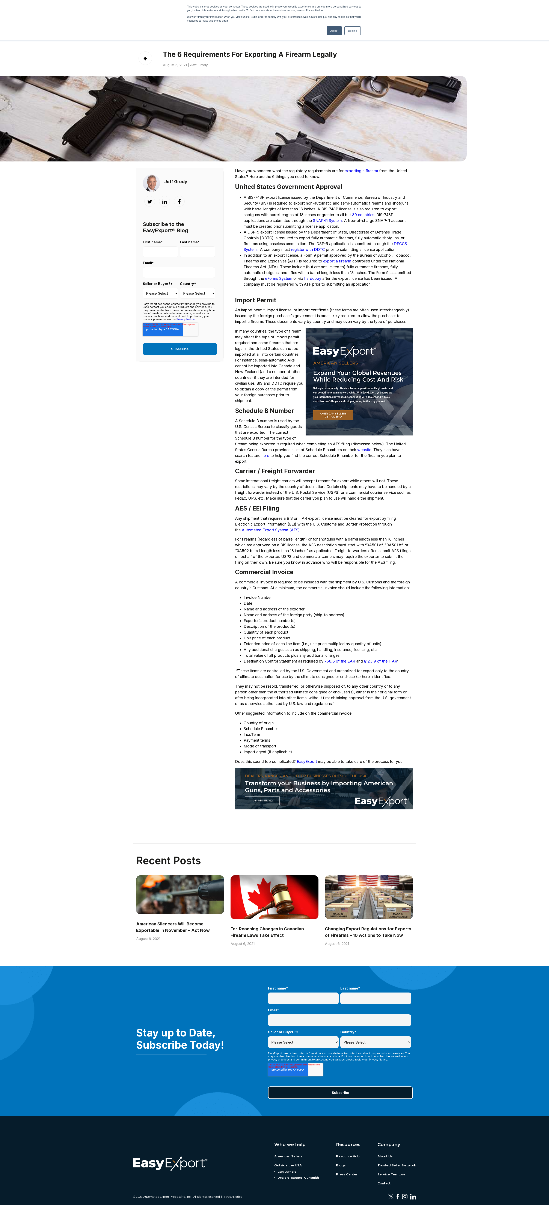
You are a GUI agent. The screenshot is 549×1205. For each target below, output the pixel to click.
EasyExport (307, 761)
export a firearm (337, 261)
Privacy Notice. (185, 319)
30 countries (363, 214)
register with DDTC (308, 249)
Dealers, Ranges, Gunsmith (298, 1177)
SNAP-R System (327, 220)
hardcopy (312, 278)
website (364, 449)
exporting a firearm (361, 171)
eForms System (278, 278)
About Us (384, 1156)
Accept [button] (334, 30)
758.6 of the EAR (339, 661)
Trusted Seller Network (396, 1165)
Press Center (346, 1174)
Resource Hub (347, 1156)
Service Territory (391, 1174)
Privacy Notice (232, 1196)
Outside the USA (288, 1165)
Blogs (340, 1165)
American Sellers (288, 1156)
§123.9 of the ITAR (380, 661)
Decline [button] (352, 30)
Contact (384, 1183)
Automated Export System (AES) (271, 530)
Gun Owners (287, 1171)
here (265, 455)
